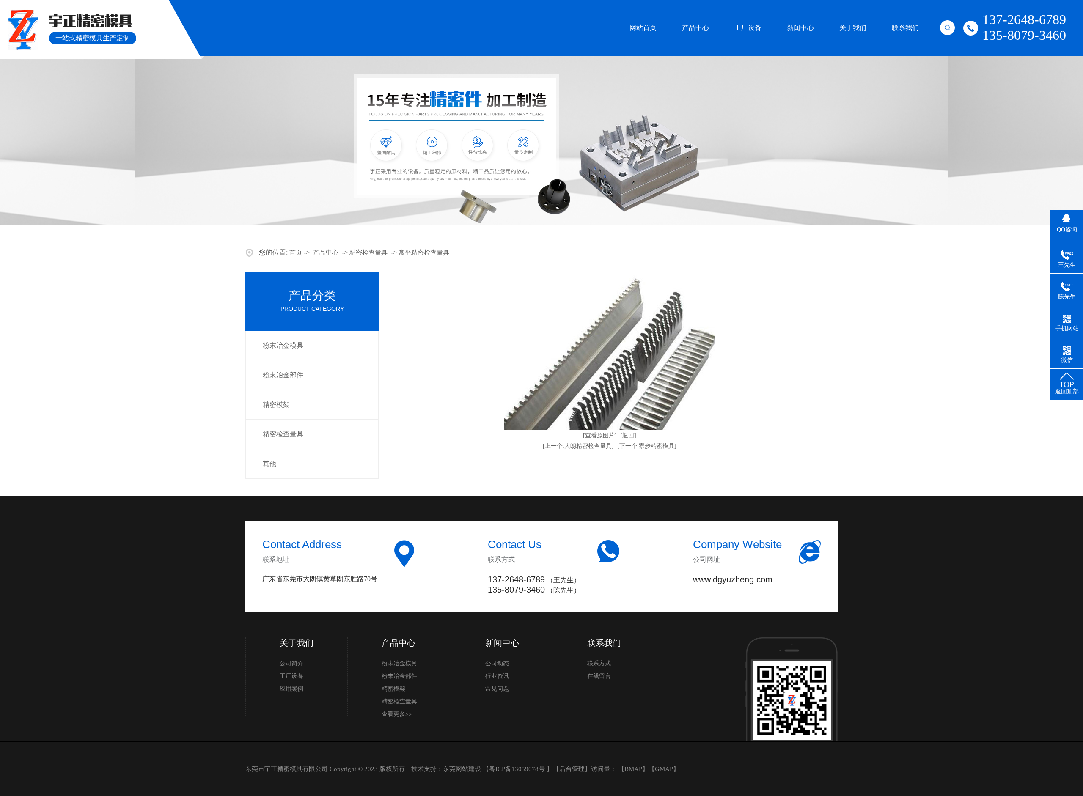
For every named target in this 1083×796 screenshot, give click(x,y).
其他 (269, 463)
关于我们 (852, 27)
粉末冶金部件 (283, 375)
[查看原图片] (600, 435)
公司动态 (497, 663)
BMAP (633, 769)
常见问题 (497, 689)
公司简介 (291, 663)
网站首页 (643, 27)
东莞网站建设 (462, 769)
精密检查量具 (368, 252)
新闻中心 (800, 27)
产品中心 (695, 27)
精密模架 (276, 404)
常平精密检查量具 (424, 252)
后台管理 (572, 769)
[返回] (628, 435)
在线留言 (599, 676)
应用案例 (291, 689)
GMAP (664, 769)
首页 (295, 252)
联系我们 (905, 27)
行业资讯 (497, 676)
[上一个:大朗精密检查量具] (578, 446)
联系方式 (599, 663)
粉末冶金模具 (283, 345)
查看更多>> (397, 714)
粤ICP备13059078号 (518, 769)
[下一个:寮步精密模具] (646, 446)
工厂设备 (747, 27)
